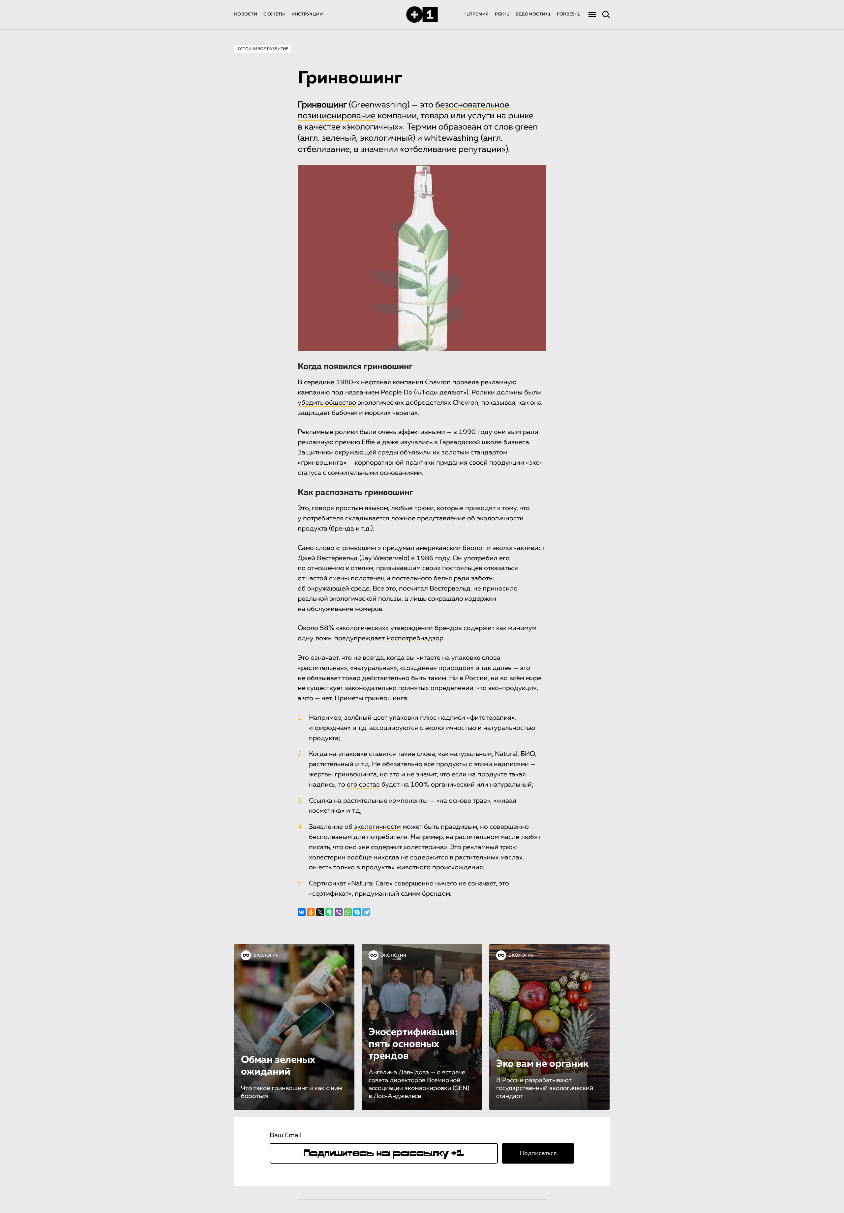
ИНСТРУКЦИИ (307, 14)
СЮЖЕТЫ (274, 14)
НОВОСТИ (245, 14)
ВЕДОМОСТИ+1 (533, 14)
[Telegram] (366, 912)
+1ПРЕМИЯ (476, 14)
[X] (320, 912)
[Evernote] (329, 912)
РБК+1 (502, 14)
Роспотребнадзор (414, 638)
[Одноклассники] (311, 912)
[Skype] (357, 912)
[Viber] (339, 912)
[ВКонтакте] (302, 912)
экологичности (377, 826)
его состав (363, 784)
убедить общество (327, 402)
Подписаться (538, 1153)
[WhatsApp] (348, 912)
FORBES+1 (568, 14)
